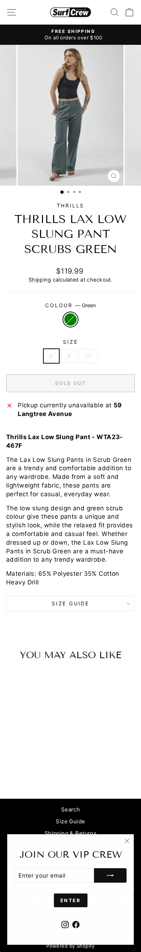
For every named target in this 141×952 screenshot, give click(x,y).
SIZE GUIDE (70, 603)
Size (70, 342)
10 (88, 355)
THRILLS (71, 205)
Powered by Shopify (70, 946)
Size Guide (70, 821)
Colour (70, 305)
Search (70, 809)
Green (70, 319)
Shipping (40, 279)
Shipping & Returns (70, 833)
